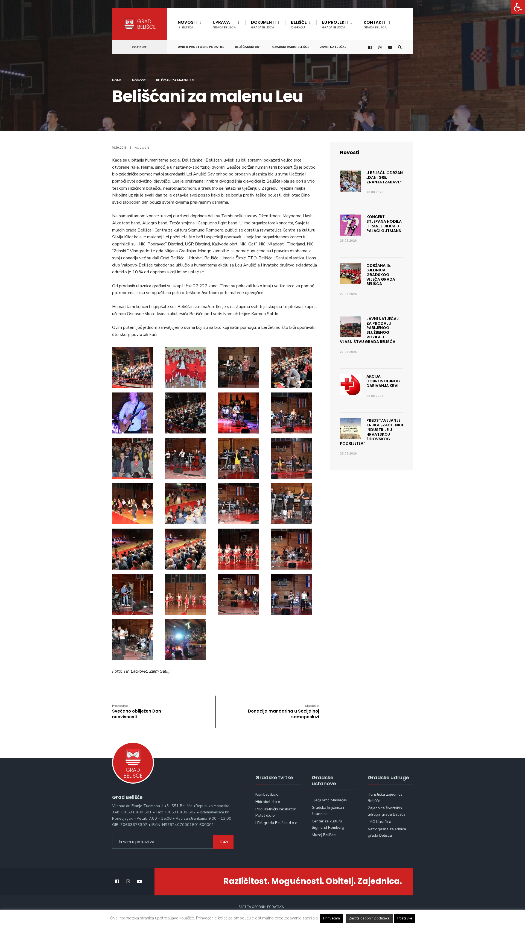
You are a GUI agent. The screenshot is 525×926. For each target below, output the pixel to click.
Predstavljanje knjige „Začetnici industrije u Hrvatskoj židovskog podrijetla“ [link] (371, 432)
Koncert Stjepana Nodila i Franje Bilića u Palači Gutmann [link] (384, 223)
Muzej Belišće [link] (324, 834)
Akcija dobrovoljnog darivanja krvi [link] (383, 381)
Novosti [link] (187, 24)
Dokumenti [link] (263, 24)
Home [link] (116, 80)
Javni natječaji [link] (333, 47)
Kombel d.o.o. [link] (267, 794)
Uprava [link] (224, 24)
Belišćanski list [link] (248, 47)
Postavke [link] (404, 918)
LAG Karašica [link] (379, 821)
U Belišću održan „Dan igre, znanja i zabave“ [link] (384, 177)
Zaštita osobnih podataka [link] (261, 907)
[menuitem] (192, 23)
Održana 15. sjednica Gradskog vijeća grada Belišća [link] (380, 274)
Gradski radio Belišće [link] (290, 47)
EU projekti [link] (335, 24)
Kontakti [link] (375, 24)
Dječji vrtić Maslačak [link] (329, 800)
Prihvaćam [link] (331, 918)
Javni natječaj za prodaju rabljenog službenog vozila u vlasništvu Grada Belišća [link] (369, 330)
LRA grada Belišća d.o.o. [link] (276, 822)
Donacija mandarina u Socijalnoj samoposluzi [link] (283, 712)
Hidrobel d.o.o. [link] (268, 801)
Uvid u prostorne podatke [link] (201, 47)
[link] (518, 7)
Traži (223, 841)
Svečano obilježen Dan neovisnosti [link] (136, 712)
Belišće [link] (299, 24)
